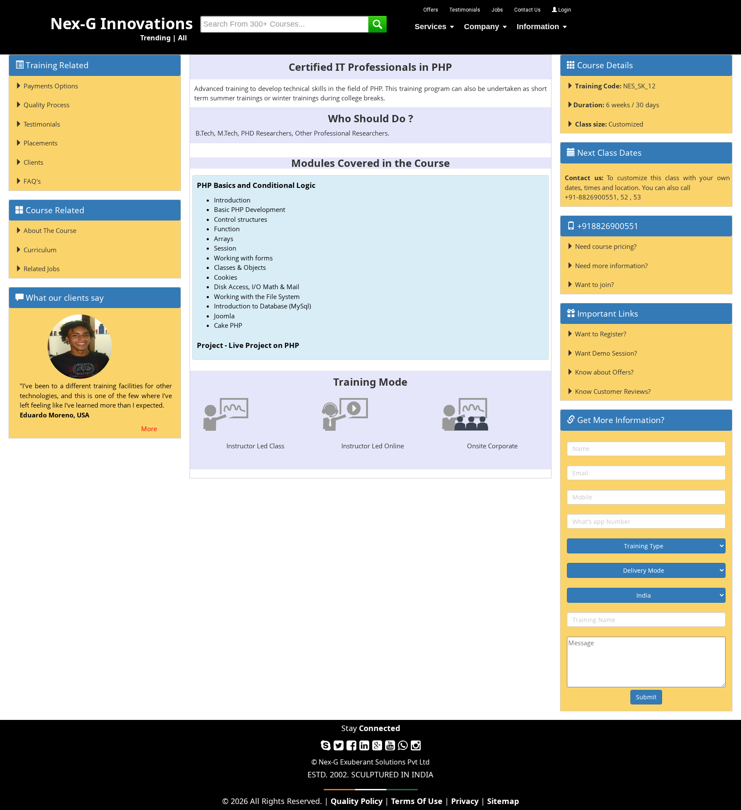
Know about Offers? (603, 372)
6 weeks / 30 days (616, 104)
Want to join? (593, 284)
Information (538, 26)
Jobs (497, 10)
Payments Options (50, 86)
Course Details (604, 65)
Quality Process (45, 104)
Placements (39, 143)
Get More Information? (619, 420)
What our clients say (64, 297)
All (182, 37)
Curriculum (39, 249)
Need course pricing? (604, 246)
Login (564, 10)
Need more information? (610, 265)
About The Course (49, 230)
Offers (430, 10)
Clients (32, 162)
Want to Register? (599, 333)
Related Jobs (41, 268)
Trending (155, 37)
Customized (609, 124)
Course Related (54, 210)
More (149, 428)
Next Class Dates (608, 152)
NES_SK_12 (615, 86)
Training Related (56, 65)
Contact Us (527, 10)
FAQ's (31, 181)
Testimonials (464, 10)
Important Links (606, 313)
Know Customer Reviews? (612, 391)
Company (481, 26)
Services (430, 26)
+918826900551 (607, 226)
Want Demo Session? (605, 353)
